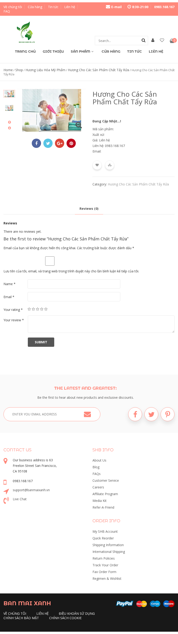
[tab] (89, 208)
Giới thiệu (53, 51)
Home (8, 70)
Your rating (13, 309)
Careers (98, 487)
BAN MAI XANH (27, 603)
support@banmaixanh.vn (31, 490)
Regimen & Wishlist (106, 578)
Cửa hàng (35, 7)
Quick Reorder (103, 538)
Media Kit (99, 500)
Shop (19, 70)
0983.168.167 (164, 7)
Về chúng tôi (12, 7)
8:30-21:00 (140, 7)
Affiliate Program (105, 494)
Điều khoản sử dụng (77, 613)
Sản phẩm (80, 51)
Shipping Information (108, 545)
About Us (99, 460)
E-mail (116, 7)
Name (9, 284)
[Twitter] (151, 414)
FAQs (96, 474)
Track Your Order (105, 565)
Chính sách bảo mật (21, 618)
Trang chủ (25, 51)
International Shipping (108, 551)
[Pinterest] (168, 414)
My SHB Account (105, 531)
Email (8, 297)
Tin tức (53, 7)
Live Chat (20, 499)
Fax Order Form (104, 572)
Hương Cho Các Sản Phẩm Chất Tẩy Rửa (98, 70)
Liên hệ (69, 7)
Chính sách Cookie (65, 618)
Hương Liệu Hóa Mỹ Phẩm (45, 70)
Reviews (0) (89, 208)
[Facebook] (135, 414)
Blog (95, 467)
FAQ (6, 11)
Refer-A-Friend (103, 507)
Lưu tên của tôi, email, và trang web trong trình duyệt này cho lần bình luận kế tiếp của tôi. (71, 271)
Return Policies (103, 558)
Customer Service (105, 480)
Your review (13, 320)
